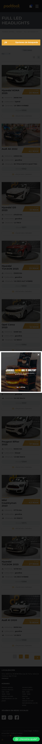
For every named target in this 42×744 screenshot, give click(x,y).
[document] (21, 372)
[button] (26, 739)
